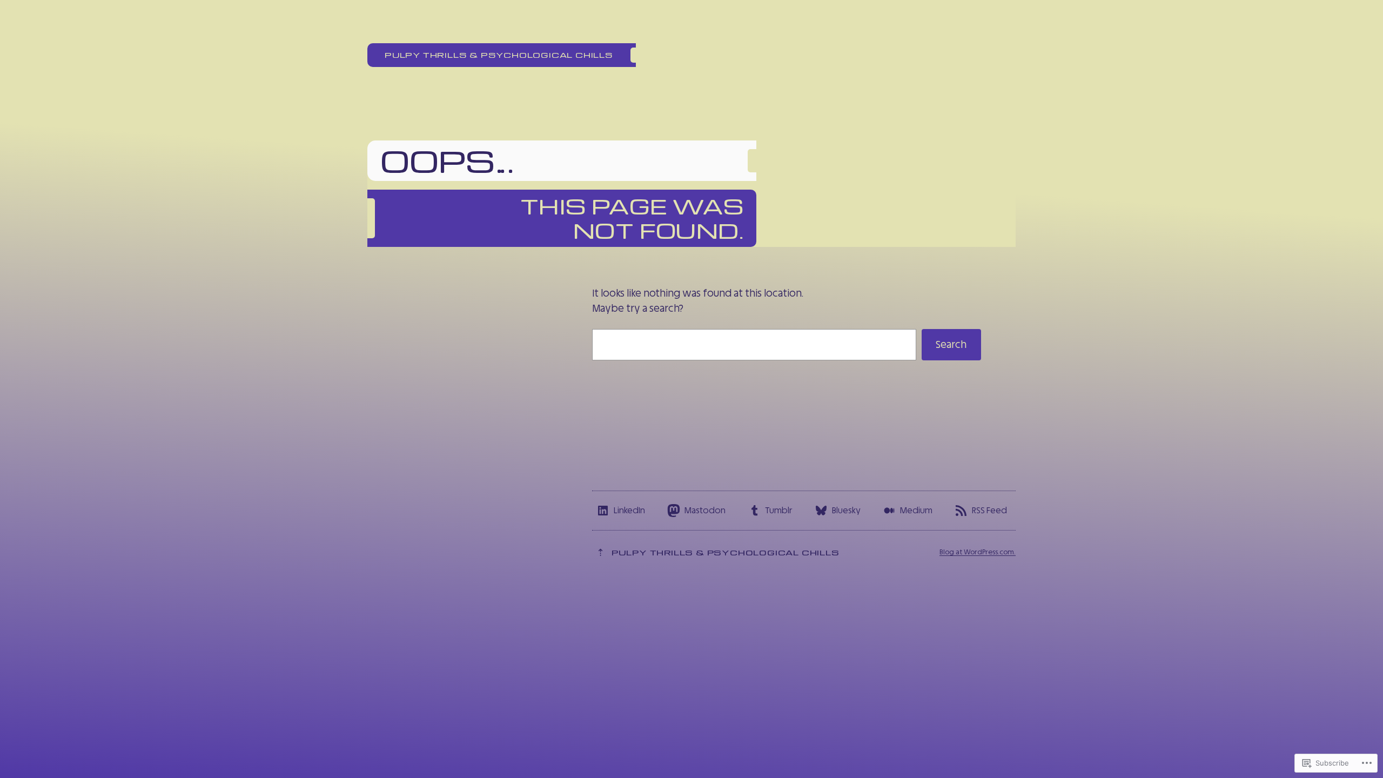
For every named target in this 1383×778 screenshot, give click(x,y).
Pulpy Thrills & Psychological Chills (499, 54)
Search (951, 344)
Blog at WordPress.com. (977, 552)
